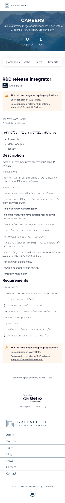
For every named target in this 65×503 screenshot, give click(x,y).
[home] (15, 5)
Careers (11, 467)
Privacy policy (25, 406)
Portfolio (11, 441)
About (10, 435)
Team (9, 448)
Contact (11, 473)
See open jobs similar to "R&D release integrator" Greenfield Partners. (30, 105)
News (10, 460)
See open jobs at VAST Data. (26, 99)
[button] (59, 5)
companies (13, 62)
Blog (9, 454)
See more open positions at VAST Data (32, 377)
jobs (27, 62)
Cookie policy (40, 406)
